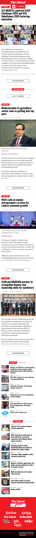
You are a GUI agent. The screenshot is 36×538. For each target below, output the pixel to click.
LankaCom (30, 535)
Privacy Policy (6, 532)
